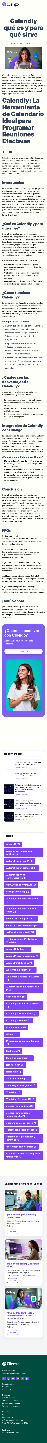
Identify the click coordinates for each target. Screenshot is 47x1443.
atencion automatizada (19, 1106)
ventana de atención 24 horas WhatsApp (21, 941)
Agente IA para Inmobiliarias (22, 956)
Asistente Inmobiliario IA (20, 970)
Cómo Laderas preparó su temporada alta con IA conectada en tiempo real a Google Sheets (28, 803)
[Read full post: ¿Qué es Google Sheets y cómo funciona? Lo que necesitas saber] (23, 1299)
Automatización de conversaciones (16, 876)
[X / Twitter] (22, 1378)
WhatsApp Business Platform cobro (21, 910)
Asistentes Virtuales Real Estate (22, 978)
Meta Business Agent (18, 1058)
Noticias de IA (14, 1065)
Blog (4, 1414)
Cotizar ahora (23, 651)
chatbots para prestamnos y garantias (20, 1138)
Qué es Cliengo (8, 1398)
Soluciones (6, 1387)
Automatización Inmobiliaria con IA (22, 988)
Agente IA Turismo (17, 949)
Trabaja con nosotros (11, 1406)
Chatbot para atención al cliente (22, 1005)
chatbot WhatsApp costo (20, 918)
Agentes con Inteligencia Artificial (19, 853)
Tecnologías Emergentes (20, 1085)
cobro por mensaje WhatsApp (23, 925)
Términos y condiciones (12, 1400)
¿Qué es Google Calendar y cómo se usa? (21, 1216)
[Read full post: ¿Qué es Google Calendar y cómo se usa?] (23, 1200)
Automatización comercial (21, 868)
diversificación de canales (21, 1147)
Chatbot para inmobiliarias (21, 1013)
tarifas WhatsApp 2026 (20, 932)
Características (8, 1384)
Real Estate (13, 1072)
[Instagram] (8, 1378)
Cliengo (11, 1034)
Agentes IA (6, 1389)
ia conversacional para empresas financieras (23, 1155)
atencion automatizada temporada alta (18, 1114)
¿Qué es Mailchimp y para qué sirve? (23, 1265)
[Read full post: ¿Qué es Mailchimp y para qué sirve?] (23, 1249)
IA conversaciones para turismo (22, 1043)
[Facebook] (4, 1378)
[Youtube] (17, 1378)
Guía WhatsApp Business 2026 (15, 1423)
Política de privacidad (11, 1403)
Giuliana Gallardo (21, 767)
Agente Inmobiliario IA (19, 963)
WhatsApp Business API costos (22, 900)
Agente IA (13, 844)
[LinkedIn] (13, 1378)
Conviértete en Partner (11, 1433)
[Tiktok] (27, 1378)
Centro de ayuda (9, 1417)
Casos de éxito (15, 997)
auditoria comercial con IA (21, 1123)
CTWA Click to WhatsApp (21, 885)
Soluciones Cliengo (17, 1078)
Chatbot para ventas (18, 1020)
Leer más (12, 1232)
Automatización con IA (19, 861)
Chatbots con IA (16, 1027)
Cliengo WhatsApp (17, 891)
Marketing (13, 1051)
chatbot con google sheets (21, 1130)
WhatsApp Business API (20, 1099)
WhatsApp (13, 1092)
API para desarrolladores (12, 1420)
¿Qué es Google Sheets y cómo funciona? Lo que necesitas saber (20, 1316)
